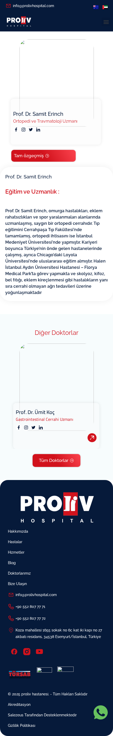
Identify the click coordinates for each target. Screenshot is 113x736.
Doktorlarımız (19, 573)
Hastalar (15, 542)
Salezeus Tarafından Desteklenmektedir (42, 715)
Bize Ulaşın (17, 584)
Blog (12, 563)
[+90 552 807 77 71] (11, 606)
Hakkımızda (18, 531)
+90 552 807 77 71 (30, 606)
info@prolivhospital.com (33, 6)
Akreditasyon (19, 704)
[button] (106, 22)
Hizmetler (16, 552)
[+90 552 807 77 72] (11, 618)
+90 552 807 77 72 (30, 618)
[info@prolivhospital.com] (8, 6)
